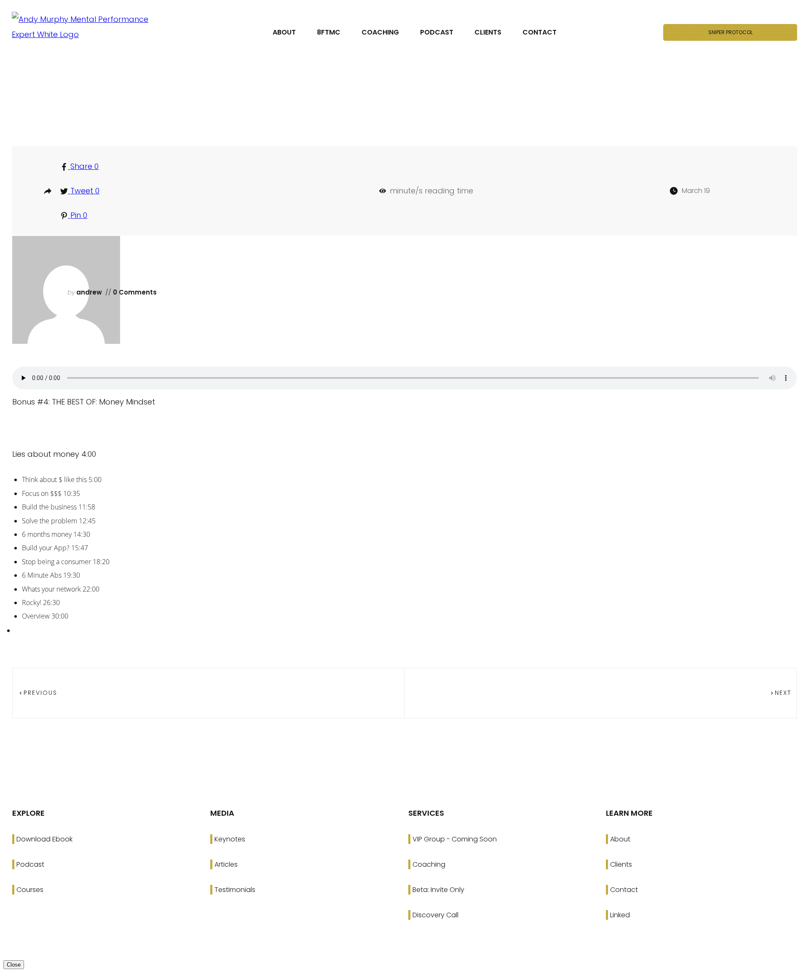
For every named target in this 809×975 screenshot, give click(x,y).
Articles (226, 864)
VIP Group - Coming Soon (455, 839)
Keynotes (229, 839)
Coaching (429, 864)
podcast (408, 106)
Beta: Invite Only (438, 890)
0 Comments (134, 292)
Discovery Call (435, 915)
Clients (621, 864)
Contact (624, 890)
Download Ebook (44, 839)
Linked (620, 915)
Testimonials (234, 890)
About (620, 839)
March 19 (696, 191)
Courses (29, 890)
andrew (89, 292)
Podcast (30, 864)
